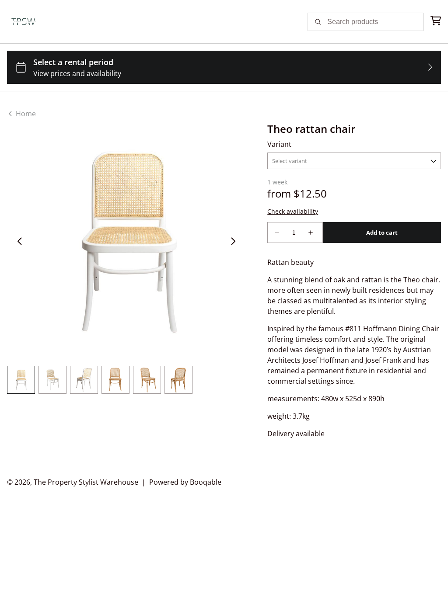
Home (25, 113)
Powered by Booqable (185, 482)
